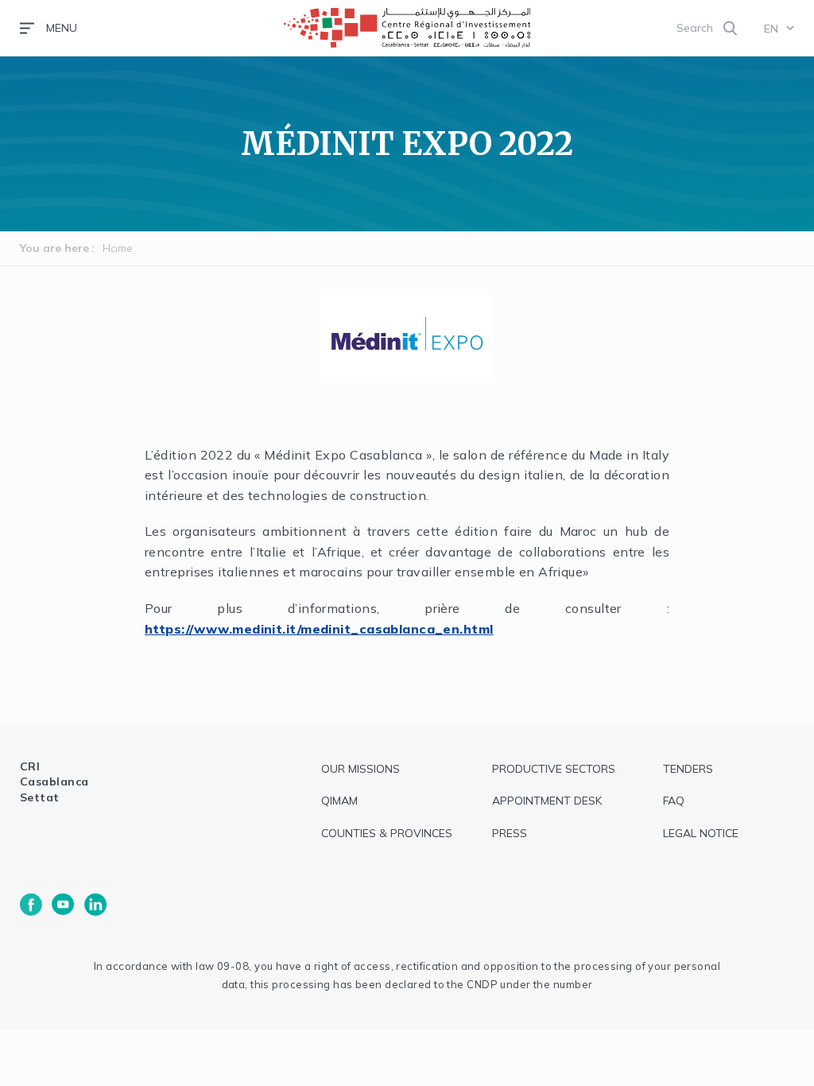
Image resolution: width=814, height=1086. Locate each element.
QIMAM (339, 800)
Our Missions (360, 769)
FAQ (673, 800)
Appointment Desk (547, 800)
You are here (54, 248)
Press (509, 833)
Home (118, 248)
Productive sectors (553, 769)
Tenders (688, 769)
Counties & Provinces (386, 833)
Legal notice (700, 833)
